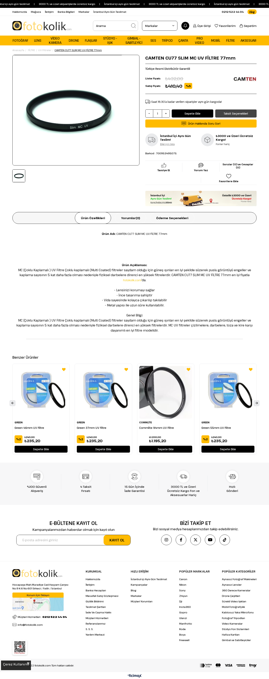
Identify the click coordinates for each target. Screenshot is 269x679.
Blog (133, 590)
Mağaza (36, 12)
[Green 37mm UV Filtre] (103, 392)
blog (252, 12)
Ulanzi (183, 618)
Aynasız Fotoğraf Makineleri (239, 579)
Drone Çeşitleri (231, 596)
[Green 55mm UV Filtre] (227, 392)
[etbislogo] (19, 647)
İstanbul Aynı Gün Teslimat (109, 12)
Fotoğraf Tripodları (233, 618)
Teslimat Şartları (96, 607)
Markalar (84, 12)
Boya (182, 634)
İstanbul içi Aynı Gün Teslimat (149, 579)
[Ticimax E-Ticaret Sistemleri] (135, 676)
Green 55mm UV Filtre (216, 428)
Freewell (184, 640)
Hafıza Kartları (230, 634)
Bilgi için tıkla (167, 144)
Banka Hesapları (96, 590)
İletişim (49, 12)
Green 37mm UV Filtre (91, 428)
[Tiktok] (224, 540)
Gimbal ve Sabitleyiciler (236, 640)
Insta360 (185, 607)
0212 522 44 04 (233, 12)
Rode (182, 629)
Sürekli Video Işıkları (234, 601)
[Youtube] (210, 540)
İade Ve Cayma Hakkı (98, 612)
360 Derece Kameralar (236, 590)
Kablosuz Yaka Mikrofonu (238, 612)
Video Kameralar (232, 623)
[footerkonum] (38, 602)
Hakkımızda (19, 12)
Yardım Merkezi (95, 634)
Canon (183, 579)
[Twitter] (195, 540)
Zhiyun (183, 596)
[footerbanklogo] (228, 665)
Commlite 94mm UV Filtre (156, 428)
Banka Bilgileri (66, 12)
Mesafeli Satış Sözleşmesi (102, 596)
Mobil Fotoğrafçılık (233, 607)
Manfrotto (185, 623)
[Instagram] (166, 540)
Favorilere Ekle (64, 369)
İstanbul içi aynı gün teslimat (223, 4)
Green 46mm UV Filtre (29, 428)
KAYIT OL (116, 540)
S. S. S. (89, 629)
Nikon (182, 584)
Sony (182, 590)
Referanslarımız (96, 623)
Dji (180, 601)
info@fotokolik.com (30, 625)
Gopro (183, 612)
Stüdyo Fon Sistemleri (235, 629)
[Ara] (133, 26)
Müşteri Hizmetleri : (42, 617)
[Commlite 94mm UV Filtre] (165, 392)
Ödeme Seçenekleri (172, 218)
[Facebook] (181, 540)
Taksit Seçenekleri (236, 113)
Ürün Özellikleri (93, 218)
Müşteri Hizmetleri (97, 618)
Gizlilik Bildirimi (95, 601)
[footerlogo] (37, 573)
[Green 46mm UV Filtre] (41, 392)
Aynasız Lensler (232, 584)
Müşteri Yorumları (141, 601)
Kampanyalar (139, 584)
